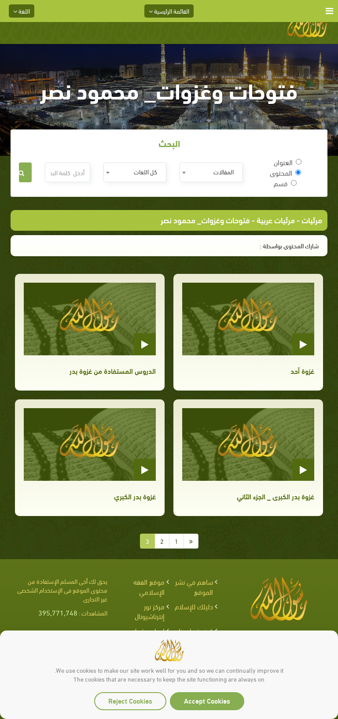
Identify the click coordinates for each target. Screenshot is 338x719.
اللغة (23, 10)
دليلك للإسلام (194, 606)
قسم (281, 183)
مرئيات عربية (276, 219)
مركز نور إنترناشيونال (150, 611)
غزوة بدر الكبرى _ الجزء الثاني (275, 496)
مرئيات (311, 219)
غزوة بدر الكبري (135, 496)
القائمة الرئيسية (171, 10)
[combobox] (211, 172)
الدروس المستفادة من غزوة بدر (113, 370)
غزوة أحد (302, 370)
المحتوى (281, 172)
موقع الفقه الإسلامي (149, 586)
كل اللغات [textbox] (145, 171)
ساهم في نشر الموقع (194, 586)
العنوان (283, 162)
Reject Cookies (130, 700)
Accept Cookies (207, 700)
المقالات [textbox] (223, 171)
